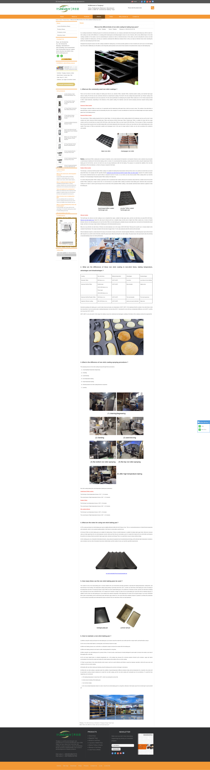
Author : (100, 29)
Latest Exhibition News (63, 26)
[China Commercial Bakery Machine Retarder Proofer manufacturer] (60, 125)
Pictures (86, 765)
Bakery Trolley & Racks (96, 745)
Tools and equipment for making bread (65, 180)
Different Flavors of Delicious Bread (65, 211)
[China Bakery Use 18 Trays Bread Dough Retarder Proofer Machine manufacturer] (60, 139)
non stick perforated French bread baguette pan (116, 573)
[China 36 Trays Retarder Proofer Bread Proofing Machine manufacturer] (60, 146)
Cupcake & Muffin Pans (96, 742)
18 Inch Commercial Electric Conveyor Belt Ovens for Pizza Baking (70, 167)
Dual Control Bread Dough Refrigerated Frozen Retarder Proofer (70, 131)
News (61, 19)
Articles (99, 16)
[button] (75, 232)
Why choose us (123, 16)
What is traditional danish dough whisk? (66, 173)
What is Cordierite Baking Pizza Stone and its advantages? (66, 196)
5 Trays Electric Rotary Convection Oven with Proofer (69, 117)
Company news (61, 32)
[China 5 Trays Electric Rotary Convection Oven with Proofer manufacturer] (60, 118)
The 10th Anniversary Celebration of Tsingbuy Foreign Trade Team (99, 723)
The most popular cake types (63, 204)
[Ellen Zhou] (58, 56)
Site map (65, 765)
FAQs (80, 765)
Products (86, 16)
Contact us (136, 16)
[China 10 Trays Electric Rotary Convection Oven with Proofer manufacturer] (60, 103)
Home (62, 16)
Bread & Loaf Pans (94, 740)
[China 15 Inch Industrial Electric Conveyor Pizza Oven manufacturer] (60, 154)
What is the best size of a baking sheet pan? (65, 188)
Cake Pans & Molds (94, 749)
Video (111, 16)
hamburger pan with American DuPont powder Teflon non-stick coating (122, 172)
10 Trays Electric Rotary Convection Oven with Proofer (69, 102)
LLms (100, 765)
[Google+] (147, 1)
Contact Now (66, 59)
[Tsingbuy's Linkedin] (145, 1)
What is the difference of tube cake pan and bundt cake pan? (95, 724)
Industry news (61, 35)
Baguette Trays (93, 738)
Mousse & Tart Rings (95, 747)
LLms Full (107, 765)
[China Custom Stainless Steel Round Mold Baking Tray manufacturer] (60, 96)
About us (74, 16)
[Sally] (61, 56)
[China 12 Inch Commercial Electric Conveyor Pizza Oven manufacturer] (60, 161)
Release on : (122, 29)
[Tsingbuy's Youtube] (150, 1)
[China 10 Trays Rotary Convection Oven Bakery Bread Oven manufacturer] (60, 111)
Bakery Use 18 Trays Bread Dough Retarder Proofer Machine (70, 138)
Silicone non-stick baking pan (87, 220)
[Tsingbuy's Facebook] (142, 1)
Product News (66, 19)
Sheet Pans (92, 736)
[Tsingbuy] (68, 12)
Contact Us (93, 765)
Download (73, 765)
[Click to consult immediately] (67, 87)
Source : (111, 29)
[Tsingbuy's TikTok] (153, 1)
